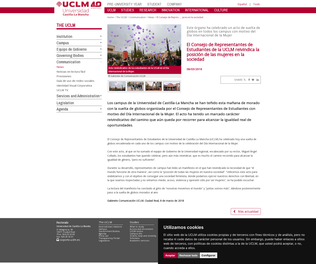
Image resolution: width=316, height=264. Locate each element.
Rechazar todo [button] (188, 255)
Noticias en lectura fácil (71, 71)
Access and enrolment (141, 229)
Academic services (139, 240)
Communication (68, 62)
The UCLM (66, 25)
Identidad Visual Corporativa (74, 85)
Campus (63, 43)
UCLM (111, 10)
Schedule (135, 238)
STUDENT (154, 4)
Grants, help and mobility (143, 235)
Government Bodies (109, 231)
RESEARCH (148, 10)
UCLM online (136, 231)
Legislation (65, 103)
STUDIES (127, 10)
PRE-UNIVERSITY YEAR (124, 4)
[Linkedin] (257, 79)
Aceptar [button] (170, 255)
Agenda (62, 109)
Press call (103, 235)
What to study (137, 226)
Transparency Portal (109, 238)
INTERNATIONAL (197, 10)
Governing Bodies (70, 55)
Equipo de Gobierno (72, 49)
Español (242, 4)
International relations (110, 226)
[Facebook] (248, 79)
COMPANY (174, 4)
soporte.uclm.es (69, 239)
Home (110, 17)
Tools (256, 4)
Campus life (136, 233)
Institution (64, 36)
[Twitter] (245, 79)
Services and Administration (78, 96)
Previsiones (64, 76)
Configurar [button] (208, 255)
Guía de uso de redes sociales (75, 81)
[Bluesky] (252, 79)
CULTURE (221, 10)
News (151, 17)
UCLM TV (62, 90)
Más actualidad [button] (248, 211)
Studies (134, 222)
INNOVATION (171, 10)
